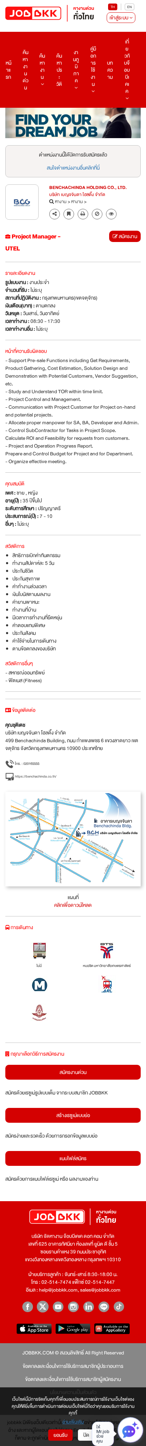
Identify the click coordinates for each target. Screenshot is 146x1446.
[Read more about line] (104, 1306)
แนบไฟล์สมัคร (73, 1158)
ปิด (86, 1435)
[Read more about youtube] (58, 1306)
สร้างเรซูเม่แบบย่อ (73, 1115)
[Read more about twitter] (43, 1306)
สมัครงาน (127, 236)
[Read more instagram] (73, 1306)
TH (113, 7)
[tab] (111, 214)
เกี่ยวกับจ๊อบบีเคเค (127, 66)
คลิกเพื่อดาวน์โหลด (73, 905)
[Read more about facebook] (27, 1306)
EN (129, 7)
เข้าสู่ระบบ (119, 17)
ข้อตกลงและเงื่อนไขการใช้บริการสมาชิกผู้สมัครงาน (73, 1379)
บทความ (110, 70)
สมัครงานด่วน (73, 1072)
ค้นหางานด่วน (25, 70)
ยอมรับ (60, 1435)
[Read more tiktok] (119, 1306)
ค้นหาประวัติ (59, 70)
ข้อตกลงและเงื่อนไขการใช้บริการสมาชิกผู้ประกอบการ (73, 1366)
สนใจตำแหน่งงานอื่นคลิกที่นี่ (73, 168)
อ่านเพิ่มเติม (73, 1422)
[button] (111, 214)
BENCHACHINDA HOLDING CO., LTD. (88, 187)
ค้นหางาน (42, 66)
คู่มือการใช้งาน (93, 66)
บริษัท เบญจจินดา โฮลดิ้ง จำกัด (77, 195)
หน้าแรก (8, 70)
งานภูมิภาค (76, 66)
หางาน (61, 202)
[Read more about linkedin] (88, 1306)
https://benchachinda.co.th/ (35, 776)
